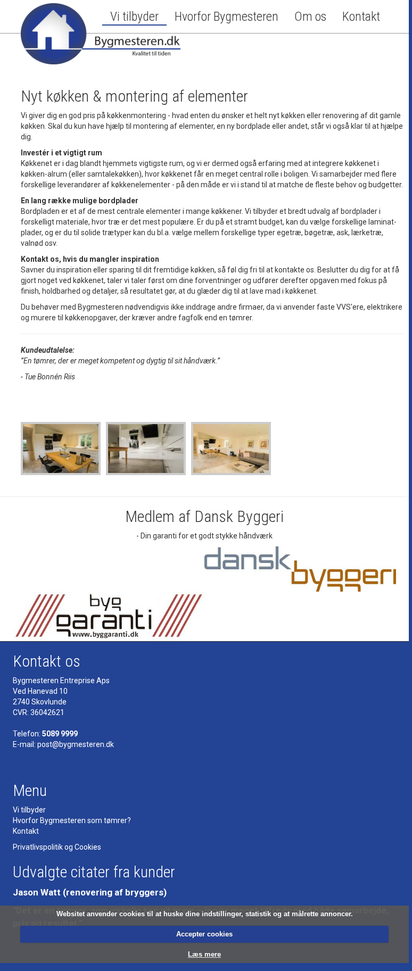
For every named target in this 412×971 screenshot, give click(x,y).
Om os (310, 16)
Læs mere (204, 954)
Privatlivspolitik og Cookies (57, 847)
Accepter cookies (204, 934)
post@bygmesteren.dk (75, 744)
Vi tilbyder (134, 16)
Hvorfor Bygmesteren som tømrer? (72, 820)
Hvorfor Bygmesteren (226, 16)
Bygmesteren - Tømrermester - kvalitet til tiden (100, 37)
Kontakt (361, 16)
